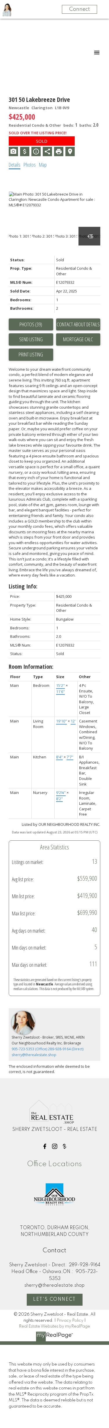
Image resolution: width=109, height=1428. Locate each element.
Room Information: (31, 667)
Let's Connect (54, 1299)
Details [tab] (14, 164)
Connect (79, 9)
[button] (44, 1146)
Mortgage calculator (78, 339)
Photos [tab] (30, 164)
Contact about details (78, 324)
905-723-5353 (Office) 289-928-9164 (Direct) (47, 1048)
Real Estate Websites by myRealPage (54, 1326)
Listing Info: (23, 586)
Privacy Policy (70, 1321)
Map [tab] (43, 164)
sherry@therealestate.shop (34, 1054)
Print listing (31, 354)
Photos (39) (30, 324)
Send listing (31, 339)
